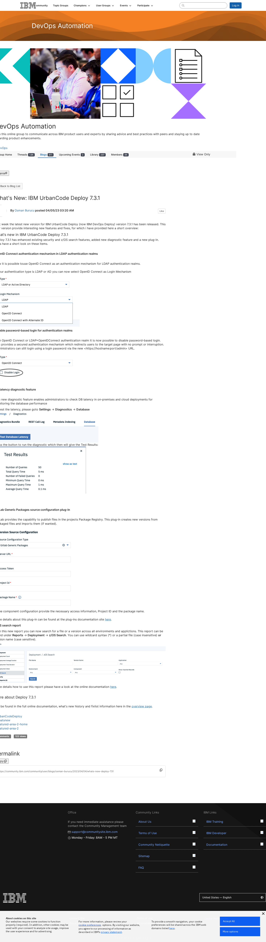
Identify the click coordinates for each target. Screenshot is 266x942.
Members (119, 154)
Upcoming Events (71, 154)
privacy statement (111, 932)
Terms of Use (147, 833)
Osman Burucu (24, 210)
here (108, 619)
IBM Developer (216, 833)
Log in (235, 5)
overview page (142, 706)
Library (97, 154)
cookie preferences (90, 925)
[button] (82, 5)
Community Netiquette (154, 844)
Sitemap (144, 856)
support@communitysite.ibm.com (94, 832)
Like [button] (162, 211)
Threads (25, 154)
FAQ (141, 867)
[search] (183, 5)
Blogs (46, 154)
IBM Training (214, 821)
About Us (144, 821)
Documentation (216, 844)
